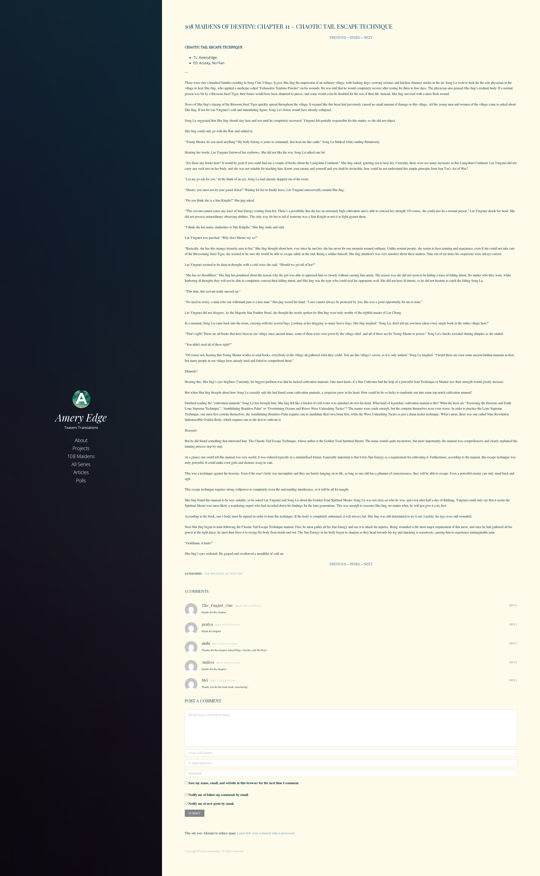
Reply (513, 605)
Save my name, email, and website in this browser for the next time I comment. (243, 782)
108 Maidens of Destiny (223, 573)
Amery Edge (81, 417)
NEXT (368, 37)
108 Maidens (81, 456)
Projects (81, 448)
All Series (81, 464)
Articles (81, 472)
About (81, 440)
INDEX (355, 37)
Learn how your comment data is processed (265, 833)
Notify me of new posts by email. (211, 803)
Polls (81, 480)
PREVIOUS (338, 37)
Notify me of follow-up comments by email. (218, 794)
